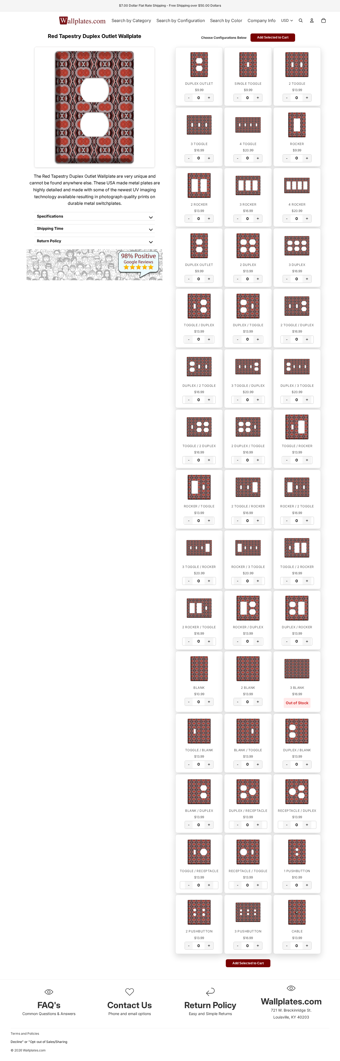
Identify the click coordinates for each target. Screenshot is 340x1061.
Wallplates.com (34, 1050)
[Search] (301, 20)
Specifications (50, 216)
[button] (199, 64)
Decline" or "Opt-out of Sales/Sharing (39, 1042)
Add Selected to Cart (272, 37)
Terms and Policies (25, 1033)
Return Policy (49, 241)
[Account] (312, 20)
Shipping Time (50, 228)
